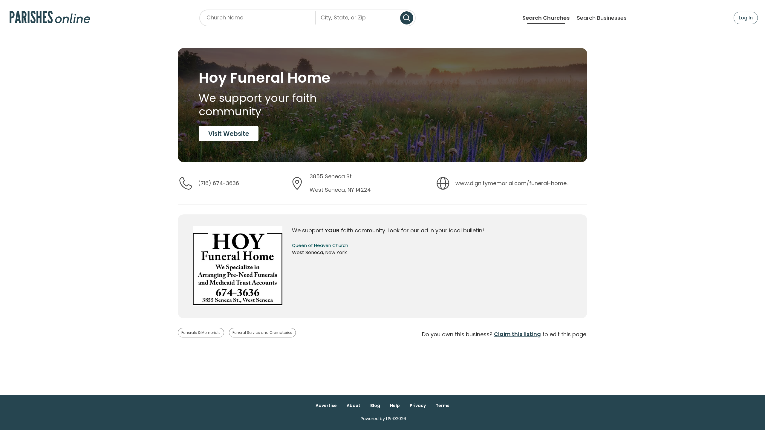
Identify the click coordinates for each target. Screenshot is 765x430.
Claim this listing (517, 334)
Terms (442, 405)
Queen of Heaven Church (320, 245)
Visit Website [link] (228, 133)
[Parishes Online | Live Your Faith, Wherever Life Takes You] (49, 17)
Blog (375, 405)
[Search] (406, 17)
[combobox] (358, 20)
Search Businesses (602, 18)
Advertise (326, 405)
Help (395, 405)
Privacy (418, 405)
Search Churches (546, 18)
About (353, 405)
